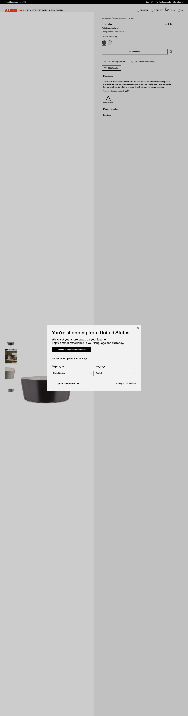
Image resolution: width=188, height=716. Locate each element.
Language (100, 366)
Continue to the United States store (71, 350)
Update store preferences (68, 383)
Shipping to (58, 366)
